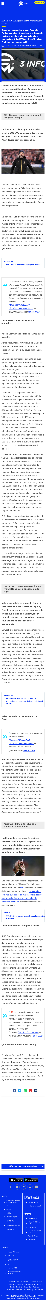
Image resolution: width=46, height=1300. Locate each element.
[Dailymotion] (30, 1189)
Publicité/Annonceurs (21, 1296)
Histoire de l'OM (33, 1202)
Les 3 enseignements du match (14, 1272)
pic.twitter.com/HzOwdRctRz (21, 308)
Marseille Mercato (15, 1287)
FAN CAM (11, 1255)
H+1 (9, 1264)
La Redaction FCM (8, 45)
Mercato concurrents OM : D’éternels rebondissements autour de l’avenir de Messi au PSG (24, 701)
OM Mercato (32, 1227)
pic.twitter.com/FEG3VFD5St (21, 743)
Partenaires (36, 1287)
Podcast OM (10, 1290)
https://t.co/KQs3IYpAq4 (28, 1032)
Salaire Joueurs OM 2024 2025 (34, 1231)
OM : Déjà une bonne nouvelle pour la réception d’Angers (25, 917)
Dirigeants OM (32, 1218)
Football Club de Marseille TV (13, 1260)
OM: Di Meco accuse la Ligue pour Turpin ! (23, 265)
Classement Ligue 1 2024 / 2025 (18, 1281)
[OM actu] (23, 2)
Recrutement (10, 1229)
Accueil (3, 20)
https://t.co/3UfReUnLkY (19, 305)
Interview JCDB (12, 1268)
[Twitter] (17, 1189)
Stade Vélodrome (39, 1290)
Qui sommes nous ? (34, 1206)
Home (12, 20)
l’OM (22, 888)
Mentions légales (39, 1295)
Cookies (9, 1209)
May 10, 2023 (29, 750)
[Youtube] (36, 1189)
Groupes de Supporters (15, 1284)
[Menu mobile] (3, 3)
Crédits (9, 1213)
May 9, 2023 (33, 312)
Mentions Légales (12, 1216)
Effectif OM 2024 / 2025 (34, 1222)
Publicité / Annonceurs (13, 1225)
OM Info (8, 20)
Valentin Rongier (33, 1236)
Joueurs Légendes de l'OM (33, 1284)
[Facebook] (11, 1189)
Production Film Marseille (24, 1290)
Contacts (9, 1206)
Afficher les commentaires (25, 1166)
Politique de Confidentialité (11, 1221)
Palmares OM (27, 1287)
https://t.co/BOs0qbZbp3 (19, 740)
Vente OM (31, 1239)
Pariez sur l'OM (39, 2)
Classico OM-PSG (36, 1281)
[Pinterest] (23, 1189)
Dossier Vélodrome (13, 1252)
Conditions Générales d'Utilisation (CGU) (13, 1201)
